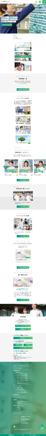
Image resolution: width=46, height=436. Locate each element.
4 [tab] (24, 177)
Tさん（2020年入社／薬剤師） (22, 378)
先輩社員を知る (23, 180)
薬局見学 (17, 344)
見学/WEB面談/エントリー (18, 405)
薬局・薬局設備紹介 (20, 389)
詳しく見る (23, 206)
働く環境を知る (16, 394)
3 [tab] (23, 177)
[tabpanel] (11, 167)
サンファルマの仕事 (17, 368)
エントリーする (23, 347)
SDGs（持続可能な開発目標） (22, 392)
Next (44, 166)
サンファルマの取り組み (21, 390)
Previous (5, 166)
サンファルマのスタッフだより (19, 397)
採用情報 (15, 399)
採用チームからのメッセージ (22, 325)
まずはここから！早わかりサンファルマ (21, 365)
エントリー (19, 410)
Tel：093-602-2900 (24, 422)
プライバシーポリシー (17, 412)
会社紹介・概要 (20, 387)
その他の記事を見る (22, 267)
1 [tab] (23, 86)
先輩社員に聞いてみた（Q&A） (22, 383)
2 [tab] (21, 177)
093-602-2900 (19, 353)
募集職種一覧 (23, 329)
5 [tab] (25, 177)
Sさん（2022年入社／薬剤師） (22, 375)
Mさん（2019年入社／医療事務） (23, 380)
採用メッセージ (6, 24)
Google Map (24, 420)
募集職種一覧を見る (22, 89)
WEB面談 (28, 344)
